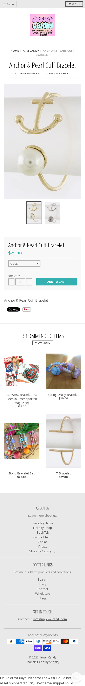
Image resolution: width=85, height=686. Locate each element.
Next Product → (59, 73)
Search (42, 579)
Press (43, 598)
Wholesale (42, 594)
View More (42, 342)
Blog (42, 584)
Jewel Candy (48, 657)
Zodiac (42, 542)
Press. (42, 547)
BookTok (42, 532)
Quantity (14, 276)
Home (15, 50)
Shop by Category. (42, 551)
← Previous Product (29, 73)
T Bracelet (63, 473)
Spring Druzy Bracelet (63, 395)
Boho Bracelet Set (22, 473)
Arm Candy (31, 50)
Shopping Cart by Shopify (42, 662)
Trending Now (42, 523)
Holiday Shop (42, 528)
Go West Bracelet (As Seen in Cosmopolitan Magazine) (21, 399)
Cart (76, 4)
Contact (42, 589)
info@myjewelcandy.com (50, 619)
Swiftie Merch (42, 537)
